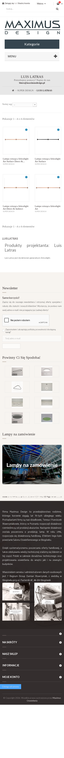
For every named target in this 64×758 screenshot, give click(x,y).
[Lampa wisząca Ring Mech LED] (46, 417)
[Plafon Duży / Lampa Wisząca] (46, 371)
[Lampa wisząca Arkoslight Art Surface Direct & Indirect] (16, 140)
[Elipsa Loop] (17, 371)
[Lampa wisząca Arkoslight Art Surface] (48, 140)
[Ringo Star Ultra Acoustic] (17, 417)
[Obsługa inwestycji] (48, 602)
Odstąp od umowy (10, 686)
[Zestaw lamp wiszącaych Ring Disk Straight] (46, 402)
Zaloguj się (9, 3)
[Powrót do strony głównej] (13, 90)
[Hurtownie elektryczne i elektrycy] (16, 612)
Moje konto (11, 677)
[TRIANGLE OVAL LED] (17, 386)
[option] (32, 381)
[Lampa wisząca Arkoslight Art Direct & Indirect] (16, 188)
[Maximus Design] (32, 27)
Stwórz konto (24, 3)
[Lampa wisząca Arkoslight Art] (48, 188)
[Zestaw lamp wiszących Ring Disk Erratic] (17, 402)
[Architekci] (16, 591)
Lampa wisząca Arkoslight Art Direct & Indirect (15, 207)
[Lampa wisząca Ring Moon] (46, 386)
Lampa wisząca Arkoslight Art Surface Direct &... (15, 160)
